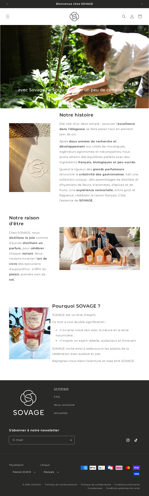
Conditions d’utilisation (127, 484)
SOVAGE (36, 484)
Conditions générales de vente (123, 488)
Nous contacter (64, 405)
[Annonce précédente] (7, 4)
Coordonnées (95, 488)
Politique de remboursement (61, 484)
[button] (8, 16)
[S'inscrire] (70, 440)
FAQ (57, 396)
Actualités (61, 413)
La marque (61, 388)
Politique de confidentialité (96, 484)
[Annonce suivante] (142, 4)
